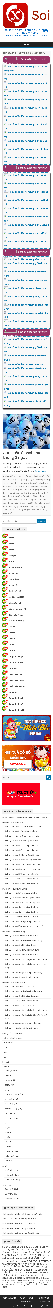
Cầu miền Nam (16, 615)
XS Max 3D (13, 585)
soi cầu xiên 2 (28, 1275)
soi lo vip (13, 1282)
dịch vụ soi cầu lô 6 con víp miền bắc (21, 883)
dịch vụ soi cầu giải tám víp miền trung (22, 950)
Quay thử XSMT (16, 704)
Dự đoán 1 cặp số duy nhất (23, 1251)
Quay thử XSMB (16, 698)
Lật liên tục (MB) (16, 597)
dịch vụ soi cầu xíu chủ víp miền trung (21, 977)
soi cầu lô (10, 1270)
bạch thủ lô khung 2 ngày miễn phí (18, 496)
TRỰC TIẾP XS (8, 1043)
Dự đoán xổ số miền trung (13, 931)
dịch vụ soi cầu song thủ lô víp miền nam (23, 1023)
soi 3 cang (30, 1255)
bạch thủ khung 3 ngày (39, 476)
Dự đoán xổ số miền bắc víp (14, 889)
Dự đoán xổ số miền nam (13, 982)
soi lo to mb (42, 1280)
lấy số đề (18, 1255)
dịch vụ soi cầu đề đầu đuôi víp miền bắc (23, 864)
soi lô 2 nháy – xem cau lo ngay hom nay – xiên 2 (26, 31)
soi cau (42, 1255)
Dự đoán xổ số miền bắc (13, 822)
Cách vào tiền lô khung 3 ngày (16, 509)
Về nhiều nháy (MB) (18, 609)
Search (41, 521)
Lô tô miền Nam (16, 680)
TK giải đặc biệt (16, 656)
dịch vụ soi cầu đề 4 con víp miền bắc (21, 840)
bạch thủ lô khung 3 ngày (24, 499)
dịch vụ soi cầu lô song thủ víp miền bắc (22, 921)
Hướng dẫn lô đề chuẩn (12, 1033)
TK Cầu (5, 1090)
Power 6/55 (14, 579)
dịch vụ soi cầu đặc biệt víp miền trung (22, 945)
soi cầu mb (27, 1269)
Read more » (41, 471)
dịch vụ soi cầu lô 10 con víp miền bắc (21, 874)
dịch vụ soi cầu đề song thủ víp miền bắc (23, 869)
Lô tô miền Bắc (15, 674)
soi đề (11, 1284)
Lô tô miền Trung (17, 686)
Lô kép (12, 638)
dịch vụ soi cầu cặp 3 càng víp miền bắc (23, 836)
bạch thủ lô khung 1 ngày (31, 489)
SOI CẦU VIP (42, 1264)
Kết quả (12, 555)
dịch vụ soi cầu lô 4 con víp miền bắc (21, 879)
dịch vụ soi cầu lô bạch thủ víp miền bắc (23, 897)
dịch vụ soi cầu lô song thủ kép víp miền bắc (24, 926)
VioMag (11, 1306)
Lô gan (12, 627)
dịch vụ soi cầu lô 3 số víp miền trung (21, 954)
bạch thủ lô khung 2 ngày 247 (34, 493)
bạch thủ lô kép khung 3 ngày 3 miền (26, 483)
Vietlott (12, 561)
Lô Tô (4, 1166)
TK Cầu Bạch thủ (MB (14, 1094)
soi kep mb (14, 1280)
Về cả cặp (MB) (16, 603)
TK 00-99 (13, 668)
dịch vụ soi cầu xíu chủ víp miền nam (21, 1028)
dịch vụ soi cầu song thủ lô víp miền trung (23, 972)
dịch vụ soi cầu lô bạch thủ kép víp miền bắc (24, 902)
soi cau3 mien (13, 1258)
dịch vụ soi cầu (10, 1249)
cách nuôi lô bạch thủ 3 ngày (32, 506)
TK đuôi (12, 650)
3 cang (6, 1247)
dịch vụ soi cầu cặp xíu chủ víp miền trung (23, 940)
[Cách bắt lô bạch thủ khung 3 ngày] (26, 432)
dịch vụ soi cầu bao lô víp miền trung (21, 935)
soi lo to (33, 1280)
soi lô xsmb (28, 1282)
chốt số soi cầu (19, 1247)
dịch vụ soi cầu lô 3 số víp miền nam (21, 1005)
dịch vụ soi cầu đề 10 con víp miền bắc (22, 855)
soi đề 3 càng (19, 1284)
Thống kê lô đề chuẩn (14, 476)
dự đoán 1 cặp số (30, 1249)
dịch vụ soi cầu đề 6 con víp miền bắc (21, 845)
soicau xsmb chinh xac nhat (18, 1264)
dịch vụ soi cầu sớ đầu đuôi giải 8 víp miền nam (26, 1010)
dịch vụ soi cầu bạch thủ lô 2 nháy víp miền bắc (26, 826)
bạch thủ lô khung (11, 489)
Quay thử (13, 692)
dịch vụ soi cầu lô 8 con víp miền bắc (21, 893)
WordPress (46, 1306)
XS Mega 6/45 (15, 567)
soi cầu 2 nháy (10, 1266)
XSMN (11, 543)
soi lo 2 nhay (24, 1280)
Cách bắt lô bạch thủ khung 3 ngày (21, 455)
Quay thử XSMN (16, 710)
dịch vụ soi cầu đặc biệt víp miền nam (22, 996)
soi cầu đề (37, 1278)
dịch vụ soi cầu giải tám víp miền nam (22, 1001)
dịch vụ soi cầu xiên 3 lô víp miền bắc (21, 912)
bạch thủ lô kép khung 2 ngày (16, 479)
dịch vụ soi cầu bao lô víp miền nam (21, 986)
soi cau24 (24, 1258)
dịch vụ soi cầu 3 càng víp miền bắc (21, 831)
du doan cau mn (39, 1247)
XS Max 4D (14, 573)
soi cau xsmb (38, 1261)
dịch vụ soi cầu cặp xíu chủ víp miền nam (23, 991)
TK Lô (4, 1123)
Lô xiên (12, 632)
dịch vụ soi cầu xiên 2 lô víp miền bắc (21, 907)
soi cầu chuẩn (27, 1266)
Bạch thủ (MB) (15, 591)
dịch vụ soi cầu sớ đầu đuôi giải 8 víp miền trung (26, 959)
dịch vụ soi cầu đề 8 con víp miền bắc (21, 850)
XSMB (11, 537)
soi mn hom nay (38, 1282)
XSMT (11, 549)
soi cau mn (18, 1261)
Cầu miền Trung (16, 621)
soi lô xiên (20, 1282)
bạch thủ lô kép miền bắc (36, 486)
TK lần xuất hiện (16, 662)
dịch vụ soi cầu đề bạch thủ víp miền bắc (23, 859)
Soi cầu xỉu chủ (22, 1278)
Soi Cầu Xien (12, 1275)
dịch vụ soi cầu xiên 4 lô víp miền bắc (21, 917)
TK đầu (12, 644)
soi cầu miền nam (25, 1272)
